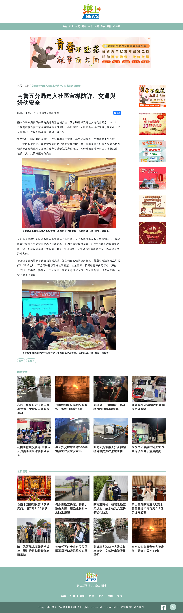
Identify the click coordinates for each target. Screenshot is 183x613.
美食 (103, 26)
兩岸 (84, 26)
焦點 (65, 26)
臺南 (21, 360)
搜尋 (118, 26)
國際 (109, 26)
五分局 (31, 360)
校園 (96, 26)
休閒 (78, 26)
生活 (90, 26)
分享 (118, 113)
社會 (71, 26)
